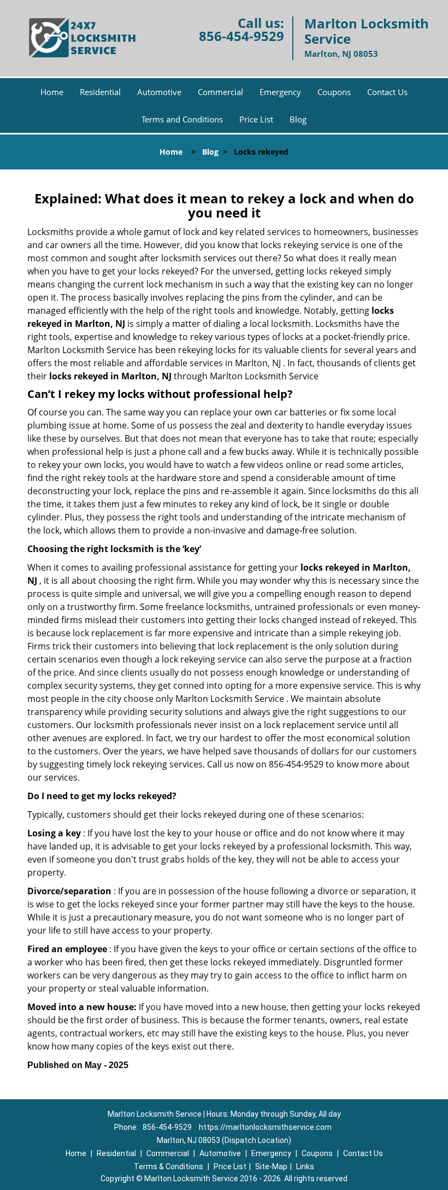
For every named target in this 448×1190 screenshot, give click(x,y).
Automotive (159, 91)
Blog (298, 119)
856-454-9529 (241, 36)
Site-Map (271, 1166)
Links (305, 1166)
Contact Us (387, 91)
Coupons (334, 91)
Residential (100, 91)
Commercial (220, 91)
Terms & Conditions (168, 1166)
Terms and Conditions (182, 119)
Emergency (280, 91)
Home (51, 91)
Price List (256, 119)
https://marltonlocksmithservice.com (265, 1127)
